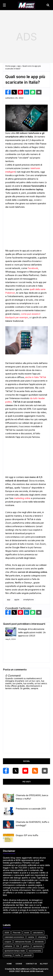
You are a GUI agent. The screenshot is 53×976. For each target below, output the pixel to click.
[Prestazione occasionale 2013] (8, 811)
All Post (44, 964)
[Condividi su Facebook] (8, 92)
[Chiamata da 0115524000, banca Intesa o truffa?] (8, 798)
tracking (8, 955)
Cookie (19, 964)
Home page (10, 66)
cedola (31, 937)
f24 (17, 946)
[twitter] (16, 771)
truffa (17, 955)
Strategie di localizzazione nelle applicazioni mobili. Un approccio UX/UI (32, 632)
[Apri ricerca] (48, 5)
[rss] (35, 771)
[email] (45, 771)
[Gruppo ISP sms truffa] (8, 838)
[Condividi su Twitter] (14, 92)
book (26, 932)
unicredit (28, 955)
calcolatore (38, 932)
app (19, 66)
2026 (7, 932)
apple (16, 599)
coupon (8, 942)
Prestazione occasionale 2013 (31, 808)
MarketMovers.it (24, 969)
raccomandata (35, 951)
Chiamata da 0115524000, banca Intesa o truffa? (32, 797)
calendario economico (14, 937)
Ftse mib (16, 932)
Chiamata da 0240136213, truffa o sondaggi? (32, 824)
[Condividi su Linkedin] (26, 92)
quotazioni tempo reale (15, 951)
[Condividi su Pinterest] (20, 92)
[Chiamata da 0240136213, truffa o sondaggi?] (8, 824)
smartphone (28, 599)
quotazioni (37, 946)
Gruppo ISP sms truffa (27, 835)
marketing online (22, 498)
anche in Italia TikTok (35, 377)
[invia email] (39, 92)
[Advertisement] (26, 36)
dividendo (39, 942)
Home (9, 964)
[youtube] (25, 771)
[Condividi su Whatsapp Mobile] (32, 92)
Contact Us (31, 964)
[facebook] (6, 771)
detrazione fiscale (23, 942)
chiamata (42, 937)
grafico (26, 946)
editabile (8, 946)
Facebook (33, 268)
